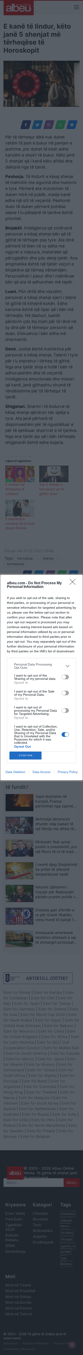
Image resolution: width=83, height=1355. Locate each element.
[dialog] (41, 677)
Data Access (41, 772)
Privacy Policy (68, 772)
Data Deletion (15, 772)
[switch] (65, 677)
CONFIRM (26, 755)
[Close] (74, 583)
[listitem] (41, 666)
